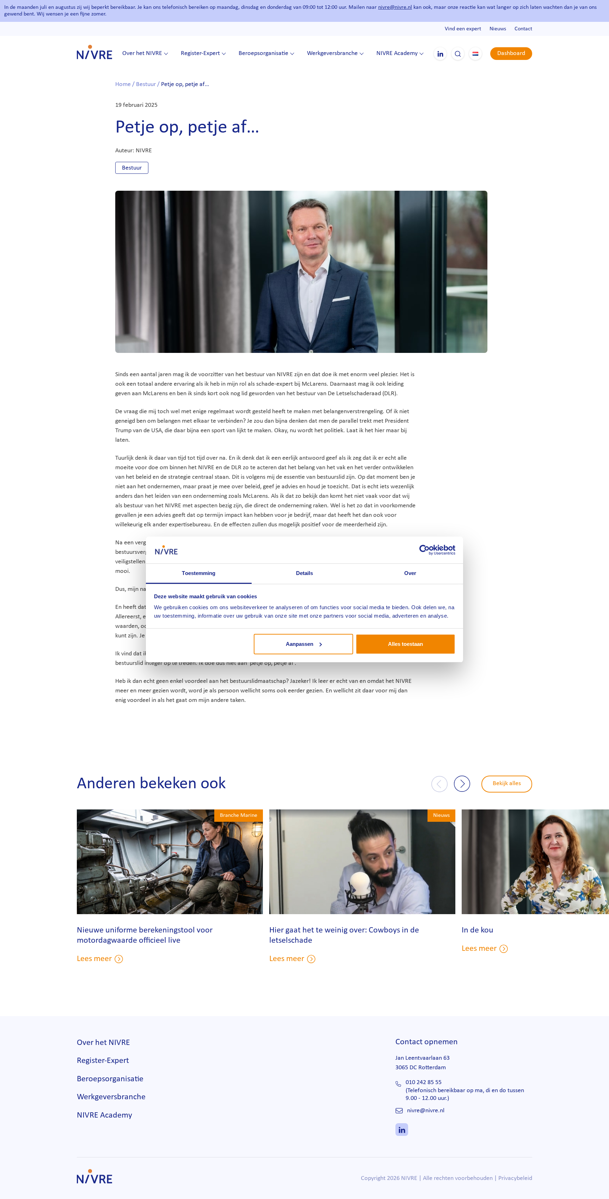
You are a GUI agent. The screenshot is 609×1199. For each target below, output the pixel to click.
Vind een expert (463, 29)
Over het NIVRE (142, 53)
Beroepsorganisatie (263, 53)
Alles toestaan (405, 644)
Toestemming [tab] (198, 573)
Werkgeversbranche (332, 53)
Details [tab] (304, 573)
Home (123, 84)
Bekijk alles (507, 783)
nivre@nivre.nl (395, 7)
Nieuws (498, 29)
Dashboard (511, 53)
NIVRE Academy (397, 53)
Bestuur (146, 84)
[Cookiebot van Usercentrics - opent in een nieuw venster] (424, 550)
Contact (523, 29)
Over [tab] (410, 573)
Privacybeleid (515, 1178)
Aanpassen (299, 644)
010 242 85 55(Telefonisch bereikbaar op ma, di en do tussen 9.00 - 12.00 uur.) (465, 1090)
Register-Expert (200, 53)
